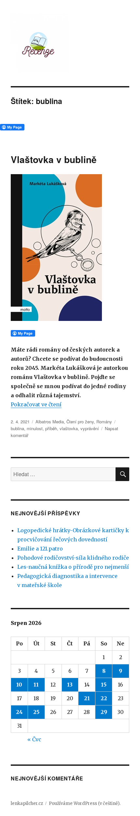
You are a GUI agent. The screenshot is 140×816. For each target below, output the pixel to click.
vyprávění (89, 428)
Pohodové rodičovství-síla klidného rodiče (73, 557)
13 (70, 684)
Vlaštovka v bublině (54, 159)
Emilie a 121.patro (40, 548)
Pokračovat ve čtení (36, 404)
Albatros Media (49, 421)
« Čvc (34, 739)
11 (36, 684)
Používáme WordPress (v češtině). (84, 803)
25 (36, 712)
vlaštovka (69, 428)
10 (19, 684)
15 (103, 684)
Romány (104, 421)
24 (19, 712)
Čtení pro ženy (80, 421)
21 (87, 698)
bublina (17, 428)
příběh (51, 428)
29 (104, 712)
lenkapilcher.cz (27, 803)
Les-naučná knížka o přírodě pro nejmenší (73, 567)
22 (104, 698)
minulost (35, 428)
